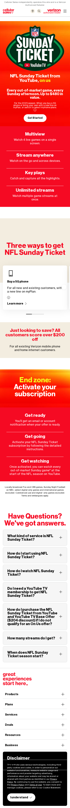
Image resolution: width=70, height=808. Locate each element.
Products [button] (11, 694)
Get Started (35, 117)
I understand (19, 797)
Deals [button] (9, 724)
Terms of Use (35, 785)
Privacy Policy (17, 785)
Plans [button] (9, 704)
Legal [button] (9, 755)
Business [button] (11, 745)
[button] (35, 538)
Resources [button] (12, 735)
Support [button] (11, 765)
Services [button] (11, 714)
